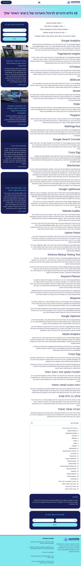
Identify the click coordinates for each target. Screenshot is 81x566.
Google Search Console (69, 451)
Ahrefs (75, 441)
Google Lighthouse (70, 458)
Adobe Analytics (71, 476)
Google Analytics (72, 430)
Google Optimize (71, 473)
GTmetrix (74, 435)
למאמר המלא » (22, 84)
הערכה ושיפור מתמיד (70, 489)
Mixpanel (73, 471)
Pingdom (74, 446)
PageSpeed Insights (71, 433)
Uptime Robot (72, 463)
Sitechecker (73, 456)
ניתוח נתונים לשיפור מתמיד (69, 484)
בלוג (52, 9)
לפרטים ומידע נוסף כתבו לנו (69, 428)
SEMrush (74, 438)
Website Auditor (71, 461)
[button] (39, 2)
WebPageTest (73, 448)
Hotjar (75, 443)
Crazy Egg (73, 453)
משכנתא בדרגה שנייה (18, 146)
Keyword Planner (71, 468)
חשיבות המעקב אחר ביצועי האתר (67, 481)
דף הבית (56, 9)
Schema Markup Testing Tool (68, 466)
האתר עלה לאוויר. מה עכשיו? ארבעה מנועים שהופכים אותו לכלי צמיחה (16, 63)
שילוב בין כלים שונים (70, 486)
